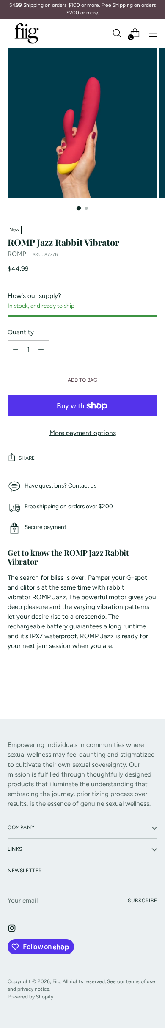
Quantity (21, 332)
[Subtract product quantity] (41, 349)
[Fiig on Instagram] (13, 929)
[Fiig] (27, 33)
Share (27, 458)
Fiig (56, 981)
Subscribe (142, 901)
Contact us (82, 485)
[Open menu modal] (153, 33)
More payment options (83, 433)
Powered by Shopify (30, 997)
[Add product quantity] (15, 349)
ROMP (17, 254)
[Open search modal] (116, 33)
